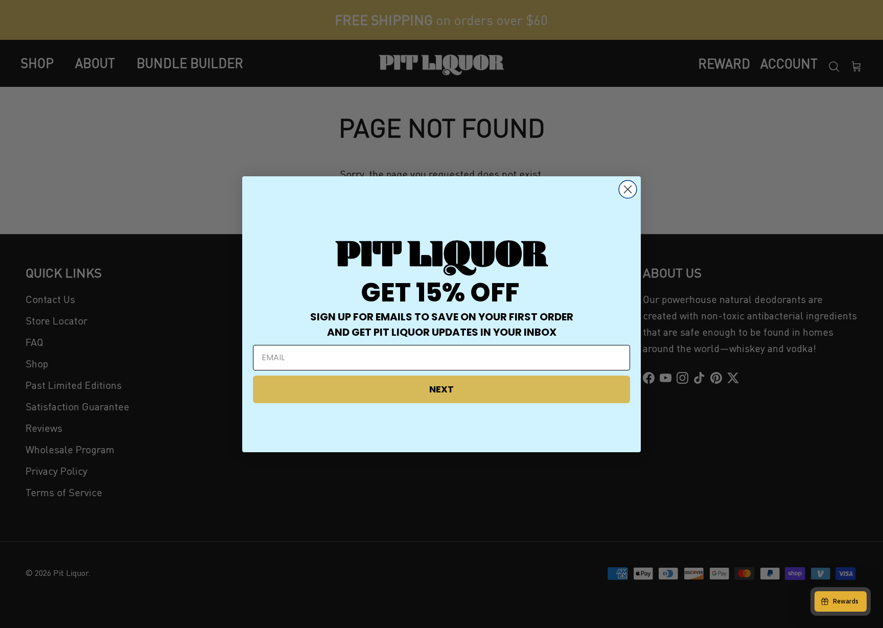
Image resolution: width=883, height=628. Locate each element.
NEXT (441, 389)
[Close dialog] (628, 189)
